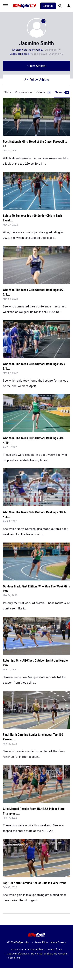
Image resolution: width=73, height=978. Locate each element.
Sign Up (48, 5)
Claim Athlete (36, 66)
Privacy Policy (35, 949)
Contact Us (17, 949)
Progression (23, 92)
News (61, 92)
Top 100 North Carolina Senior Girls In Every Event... (36, 883)
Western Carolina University (27, 49)
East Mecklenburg (20, 54)
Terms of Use (54, 949)
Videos (43, 92)
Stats (7, 92)
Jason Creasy (58, 942)
